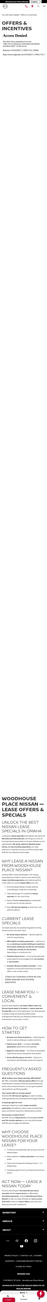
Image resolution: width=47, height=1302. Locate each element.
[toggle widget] (40, 1294)
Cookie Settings (23, 1266)
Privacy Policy (11, 1255)
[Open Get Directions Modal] (32, 6)
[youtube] (21, 1246)
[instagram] (35, 1241)
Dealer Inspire (23, 1288)
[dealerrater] (17, 1241)
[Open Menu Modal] (44, 6)
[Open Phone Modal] (26, 6)
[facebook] (26, 1241)
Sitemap (37, 1255)
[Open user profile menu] (39, 1298)
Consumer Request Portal (29, 1261)
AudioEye (9, 1261)
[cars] (8, 1241)
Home (16, 15)
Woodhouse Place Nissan (33, 1280)
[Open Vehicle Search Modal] (38, 6)
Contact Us (26, 1255)
